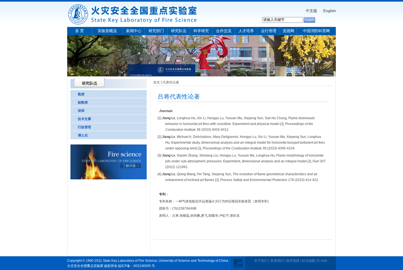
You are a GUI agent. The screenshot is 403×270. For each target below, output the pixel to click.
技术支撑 (84, 119)
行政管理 (84, 127)
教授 (81, 94)
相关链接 (292, 261)
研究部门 (156, 31)
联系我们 (277, 261)
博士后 (83, 135)
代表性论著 (171, 82)
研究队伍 (178, 31)
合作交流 (223, 31)
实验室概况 (107, 31)
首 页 (79, 31)
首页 (156, 82)
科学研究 (201, 31)
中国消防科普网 (316, 31)
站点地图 (308, 261)
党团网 (288, 31)
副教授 (83, 102)
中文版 (311, 11)
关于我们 (260, 261)
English (329, 11)
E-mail (322, 261)
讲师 (81, 111)
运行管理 (268, 31)
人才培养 (246, 31)
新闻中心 (133, 31)
